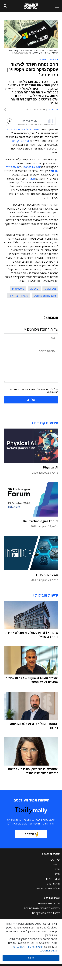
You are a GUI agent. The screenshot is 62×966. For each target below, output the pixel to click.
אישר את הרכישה (32, 167)
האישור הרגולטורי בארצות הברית (23, 129)
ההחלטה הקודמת (21, 141)
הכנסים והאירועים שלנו (49, 903)
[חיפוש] (5, 6)
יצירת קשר (55, 859)
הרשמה (29, 834)
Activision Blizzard (45, 295)
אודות (57, 869)
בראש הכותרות (48, 59)
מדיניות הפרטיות (52, 883)
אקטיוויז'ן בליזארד (18, 295)
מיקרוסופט (50, 288)
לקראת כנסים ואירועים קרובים (46, 913)
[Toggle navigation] (56, 6)
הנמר (57, 874)
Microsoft (18, 288)
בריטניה (34, 288)
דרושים (56, 864)
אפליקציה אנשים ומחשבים (47, 888)
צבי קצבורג (53, 109)
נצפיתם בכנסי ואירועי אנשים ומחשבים (42, 908)
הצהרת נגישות (53, 878)
